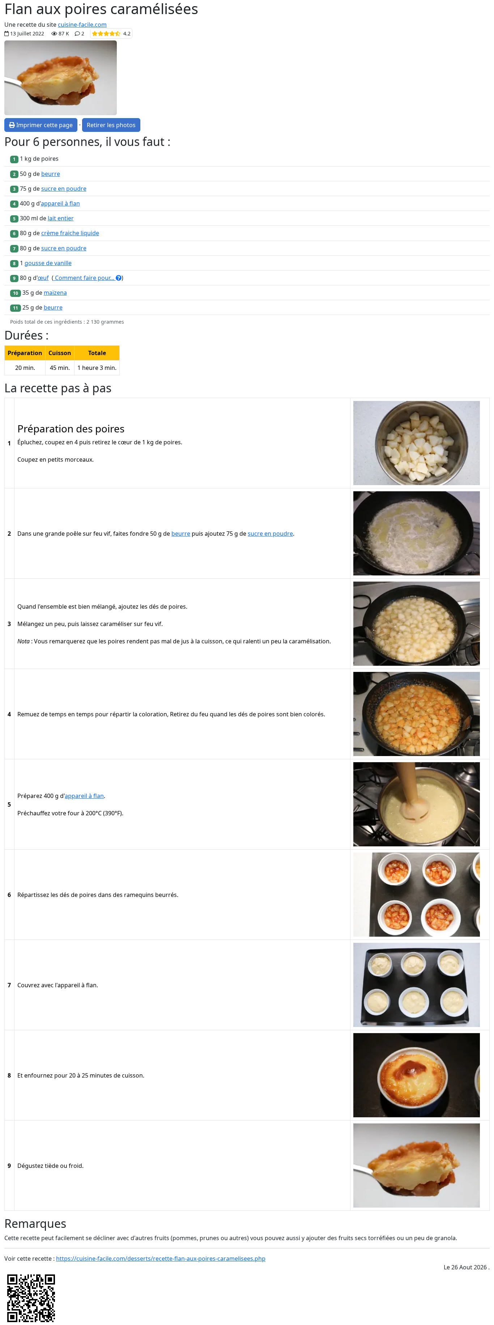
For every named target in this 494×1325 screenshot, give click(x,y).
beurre (50, 174)
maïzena (55, 293)
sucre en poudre (63, 189)
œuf (43, 278)
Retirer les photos (111, 125)
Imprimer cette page (44, 125)
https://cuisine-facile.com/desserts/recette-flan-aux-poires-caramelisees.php (160, 1259)
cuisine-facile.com (82, 25)
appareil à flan (60, 203)
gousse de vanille (48, 263)
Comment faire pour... (85, 278)
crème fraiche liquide (70, 233)
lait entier (61, 218)
